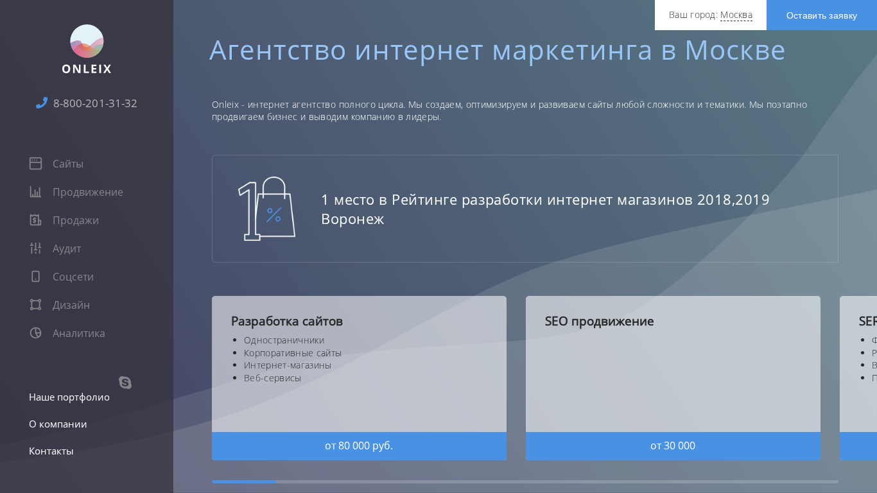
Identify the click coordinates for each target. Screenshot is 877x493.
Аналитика (77, 333)
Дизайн (70, 305)
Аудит (65, 248)
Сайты (66, 164)
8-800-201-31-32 (94, 103)
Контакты (51, 450)
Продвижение (86, 192)
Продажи (74, 220)
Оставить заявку (821, 15)
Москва (736, 14)
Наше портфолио (69, 396)
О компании (58, 423)
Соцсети (72, 277)
